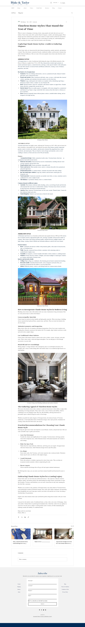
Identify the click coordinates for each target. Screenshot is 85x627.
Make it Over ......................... (42, 542)
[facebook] (41, 610)
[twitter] (43, 610)
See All (72, 526)
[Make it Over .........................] (42, 534)
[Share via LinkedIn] (25, 517)
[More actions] (66, 22)
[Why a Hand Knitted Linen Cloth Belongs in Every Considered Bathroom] (21, 534)
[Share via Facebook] (18, 517)
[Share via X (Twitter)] (21, 517)
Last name (30, 585)
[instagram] (45, 610)
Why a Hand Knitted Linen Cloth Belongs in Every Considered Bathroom (20, 542)
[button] (51, 2)
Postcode (30, 590)
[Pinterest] (39, 610)
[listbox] (56, 2)
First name (30, 580)
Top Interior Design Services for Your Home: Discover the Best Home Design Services (64, 542)
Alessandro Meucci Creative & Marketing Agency (42, 616)
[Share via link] (28, 517)
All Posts (13, 13)
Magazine (20, 13)
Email (29, 595)
